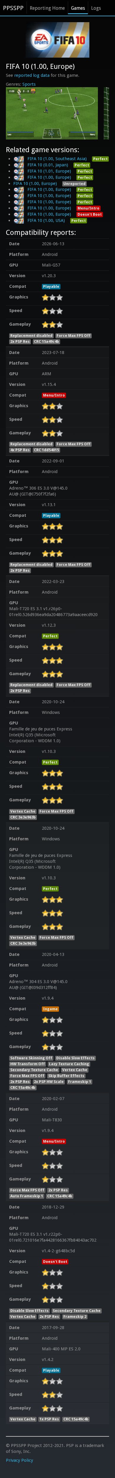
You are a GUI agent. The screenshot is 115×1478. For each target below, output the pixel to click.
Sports (29, 84)
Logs (96, 8)
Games (78, 8)
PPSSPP (13, 8)
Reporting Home (47, 8)
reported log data (32, 75)
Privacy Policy (19, 1460)
